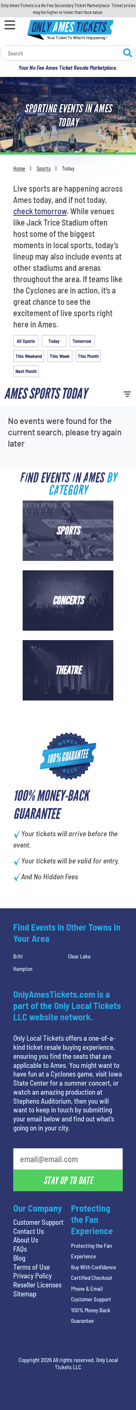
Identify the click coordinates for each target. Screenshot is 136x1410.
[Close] (114, 93)
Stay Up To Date (67, 227)
